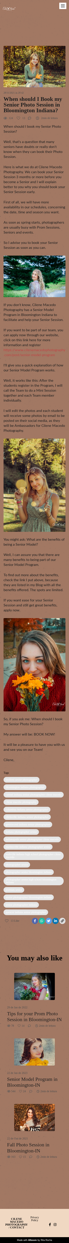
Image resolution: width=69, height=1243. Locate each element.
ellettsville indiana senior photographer (27, 816)
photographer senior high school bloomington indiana (31, 881)
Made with (34, 1240)
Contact (17, 1227)
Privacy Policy (34, 1219)
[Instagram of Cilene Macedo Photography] (55, 1224)
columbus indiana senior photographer (27, 809)
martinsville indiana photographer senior (28, 846)
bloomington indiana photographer (25, 787)
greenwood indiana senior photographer (28, 824)
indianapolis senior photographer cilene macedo (32, 839)
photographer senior (17, 864)
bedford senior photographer (21, 779)
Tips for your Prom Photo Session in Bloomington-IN (34, 1016)
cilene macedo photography (21, 802)
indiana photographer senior (21, 831)
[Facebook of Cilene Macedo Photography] (50, 1224)
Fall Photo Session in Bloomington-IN (28, 1147)
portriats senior (14, 889)
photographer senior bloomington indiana (29, 872)
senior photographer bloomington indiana (29, 897)
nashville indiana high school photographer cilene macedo (33, 856)
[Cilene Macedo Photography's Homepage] (9, 10)
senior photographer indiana (21, 904)
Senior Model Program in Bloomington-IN (32, 1082)
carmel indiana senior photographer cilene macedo (34, 794)
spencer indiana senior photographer (26, 912)
